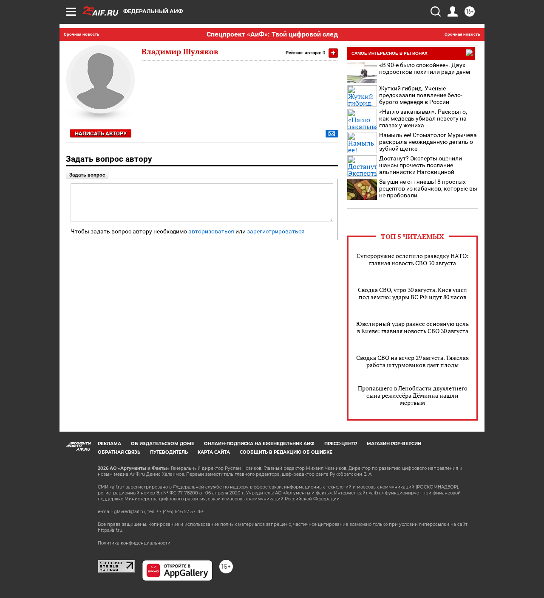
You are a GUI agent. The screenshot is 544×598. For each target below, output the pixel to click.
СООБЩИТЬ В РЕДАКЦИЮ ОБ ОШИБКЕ (286, 452)
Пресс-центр (340, 443)
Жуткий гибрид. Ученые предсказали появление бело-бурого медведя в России (420, 95)
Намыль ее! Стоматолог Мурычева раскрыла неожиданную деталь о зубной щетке (428, 142)
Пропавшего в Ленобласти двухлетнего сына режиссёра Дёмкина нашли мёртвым (413, 395)
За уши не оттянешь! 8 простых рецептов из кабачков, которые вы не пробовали (428, 188)
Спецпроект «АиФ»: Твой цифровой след (272, 34)
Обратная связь (119, 452)
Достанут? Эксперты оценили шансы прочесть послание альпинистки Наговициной (420, 165)
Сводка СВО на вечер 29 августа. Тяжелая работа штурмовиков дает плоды (412, 361)
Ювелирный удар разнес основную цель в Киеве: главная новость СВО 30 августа (412, 327)
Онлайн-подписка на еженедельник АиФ (259, 443)
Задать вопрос (87, 175)
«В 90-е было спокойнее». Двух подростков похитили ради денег (425, 68)
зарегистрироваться (276, 231)
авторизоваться (211, 231)
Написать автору (101, 133)
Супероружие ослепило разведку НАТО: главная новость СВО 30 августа (413, 259)
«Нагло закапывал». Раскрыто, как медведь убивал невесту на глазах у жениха (423, 118)
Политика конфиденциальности (134, 543)
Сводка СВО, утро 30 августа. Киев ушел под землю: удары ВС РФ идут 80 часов (412, 293)
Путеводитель (169, 452)
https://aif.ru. (110, 530)
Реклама (109, 443)
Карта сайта (214, 452)
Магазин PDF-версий (394, 443)
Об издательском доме (162, 443)
